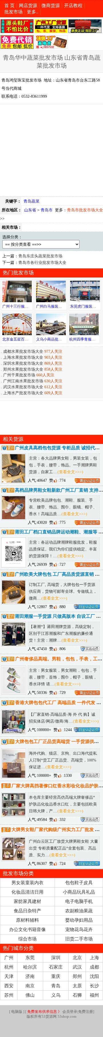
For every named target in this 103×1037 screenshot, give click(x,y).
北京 (77, 957)
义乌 (55, 995)
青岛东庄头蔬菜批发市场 (40, 256)
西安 (8, 985)
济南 (30, 976)
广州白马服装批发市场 (54, 306)
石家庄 (56, 967)
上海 (94, 957)
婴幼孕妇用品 (79, 920)
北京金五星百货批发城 (20, 339)
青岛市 (47, 210)
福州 (94, 995)
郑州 (77, 976)
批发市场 (13, 11)
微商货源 (50, 5)
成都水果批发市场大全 (23, 351)
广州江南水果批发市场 (23, 381)
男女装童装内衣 (27, 882)
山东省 (30, 210)
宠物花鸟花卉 (79, 929)
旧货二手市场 (79, 938)
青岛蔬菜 (31, 201)
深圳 (55, 957)
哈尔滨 (30, 967)
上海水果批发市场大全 (23, 357)
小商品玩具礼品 (79, 892)
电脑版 (16, 1012)
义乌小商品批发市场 (53, 339)
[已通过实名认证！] (87, 480)
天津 (8, 976)
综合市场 (27, 938)
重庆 (55, 976)
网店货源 (28, 5)
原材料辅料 (27, 920)
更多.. (32, 11)
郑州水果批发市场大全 (23, 369)
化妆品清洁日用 (27, 892)
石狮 (77, 995)
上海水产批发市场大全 (23, 393)
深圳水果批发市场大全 (23, 363)
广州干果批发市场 (19, 375)
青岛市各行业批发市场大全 (42, 262)
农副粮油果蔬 (79, 910)
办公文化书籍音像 (27, 929)
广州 (8, 957)
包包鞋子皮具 (79, 882)
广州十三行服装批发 (19, 306)
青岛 (55, 985)
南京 (30, 985)
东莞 (30, 957)
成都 (94, 967)
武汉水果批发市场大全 (23, 387)
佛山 (30, 995)
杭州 (8, 967)
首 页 (9, 5)
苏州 (8, 995)
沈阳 (94, 976)
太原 (77, 985)
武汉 (77, 967)
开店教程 (73, 5)
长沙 (94, 985)
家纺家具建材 (27, 901)
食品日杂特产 (27, 910)
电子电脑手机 (79, 901)
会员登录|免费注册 (60, 1012)
